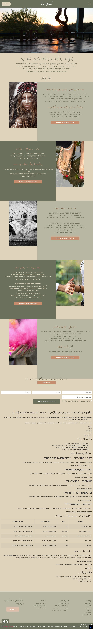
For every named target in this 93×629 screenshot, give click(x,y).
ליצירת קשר (88, 568)
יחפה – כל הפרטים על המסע (83, 477)
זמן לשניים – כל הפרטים (85, 500)
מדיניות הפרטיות (8, 626)
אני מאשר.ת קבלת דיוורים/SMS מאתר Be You (76, 401)
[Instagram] (1, 620)
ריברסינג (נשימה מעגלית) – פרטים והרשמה (79, 512)
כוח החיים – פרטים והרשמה (84, 489)
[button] (2, 626)
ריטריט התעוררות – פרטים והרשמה (81, 465)
